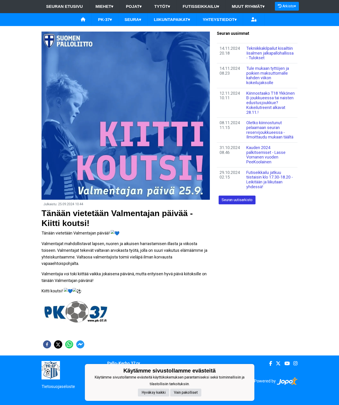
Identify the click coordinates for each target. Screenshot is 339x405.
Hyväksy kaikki (154, 392)
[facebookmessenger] (80, 344)
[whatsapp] (69, 344)
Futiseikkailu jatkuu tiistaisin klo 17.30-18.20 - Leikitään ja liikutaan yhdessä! (269, 179)
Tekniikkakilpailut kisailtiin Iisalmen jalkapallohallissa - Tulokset (270, 53)
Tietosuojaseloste (58, 386)
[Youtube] (285, 363)
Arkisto (289, 6)
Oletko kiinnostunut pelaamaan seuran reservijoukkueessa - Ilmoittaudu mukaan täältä (269, 129)
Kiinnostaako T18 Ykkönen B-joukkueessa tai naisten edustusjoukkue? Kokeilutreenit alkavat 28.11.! (270, 103)
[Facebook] (268, 363)
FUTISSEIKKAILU (201, 6)
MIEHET (104, 6)
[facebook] (47, 344)
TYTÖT (162, 6)
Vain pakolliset (186, 392)
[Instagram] (293, 363)
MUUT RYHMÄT (248, 6)
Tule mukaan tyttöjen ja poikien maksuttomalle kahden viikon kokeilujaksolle (267, 75)
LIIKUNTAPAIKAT (172, 19)
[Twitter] (276, 363)
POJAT (134, 6)
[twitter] (58, 344)
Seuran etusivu (64, 6)
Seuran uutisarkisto (237, 200)
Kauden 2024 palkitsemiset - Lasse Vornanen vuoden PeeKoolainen (265, 154)
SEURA (133, 19)
